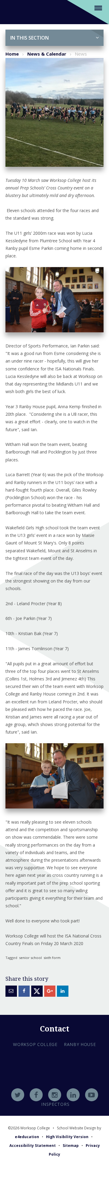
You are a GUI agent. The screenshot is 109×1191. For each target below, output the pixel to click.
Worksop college (35, 1044)
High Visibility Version (67, 1136)
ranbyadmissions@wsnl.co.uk (54, 1080)
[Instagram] (54, 1094)
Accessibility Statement (32, 1145)
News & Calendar (46, 54)
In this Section (29, 37)
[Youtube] (91, 1094)
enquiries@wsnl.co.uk (54, 1088)
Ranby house (80, 1044)
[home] (12, 11)
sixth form (52, 957)
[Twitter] (17, 1094)
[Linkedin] (73, 1094)
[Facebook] (36, 1094)
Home (12, 54)
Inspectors (55, 1104)
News (81, 54)
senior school (30, 957)
